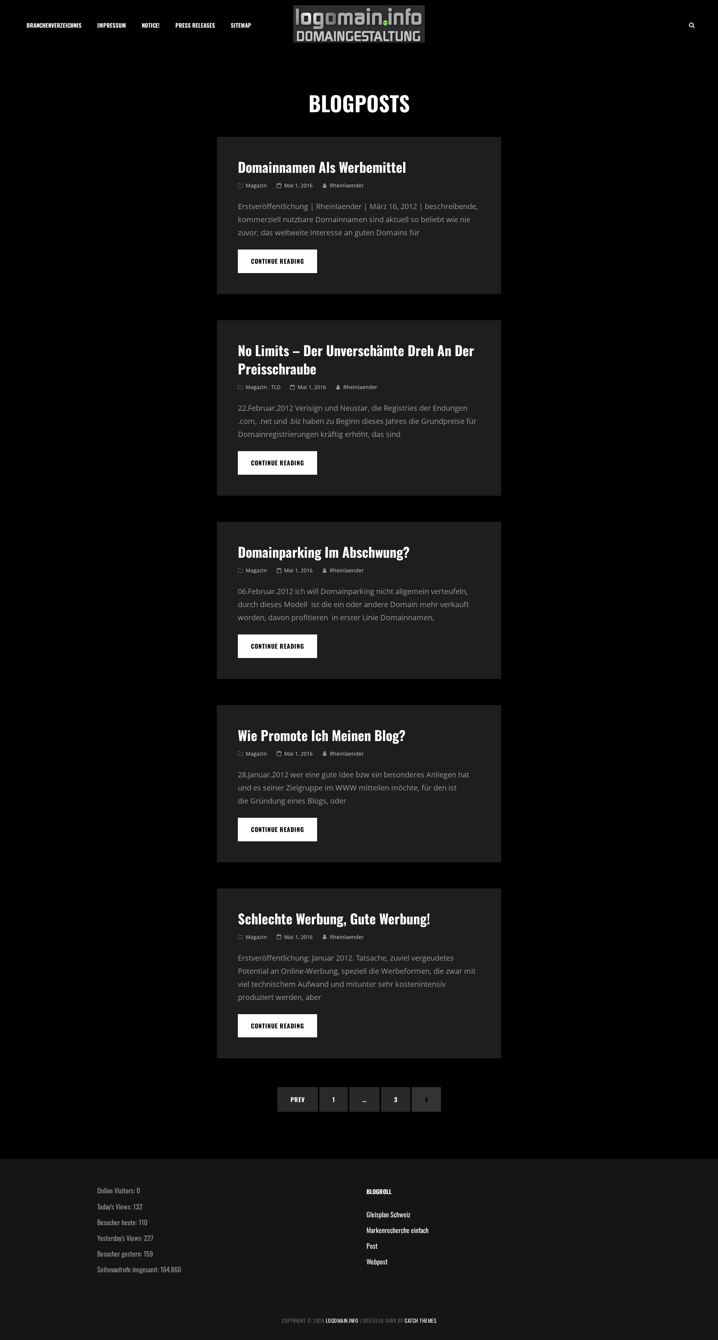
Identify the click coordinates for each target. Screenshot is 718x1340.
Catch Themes (420, 1320)
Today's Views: (115, 1206)
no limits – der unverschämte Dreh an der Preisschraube (356, 359)
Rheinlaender (347, 185)
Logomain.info (342, 1320)
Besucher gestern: (120, 1253)
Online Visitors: (116, 1190)
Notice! (151, 25)
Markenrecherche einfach (397, 1230)
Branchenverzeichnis (54, 25)
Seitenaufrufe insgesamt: (128, 1269)
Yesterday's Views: (120, 1238)
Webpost (377, 1261)
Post (372, 1246)
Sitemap (241, 25)
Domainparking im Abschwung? (323, 552)
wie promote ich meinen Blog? (321, 735)
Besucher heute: (118, 1222)
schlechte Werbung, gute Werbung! (334, 918)
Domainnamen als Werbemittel (322, 167)
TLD (275, 387)
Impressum (111, 25)
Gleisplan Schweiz (388, 1214)
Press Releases (195, 25)
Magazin (256, 185)
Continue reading (284, 265)
